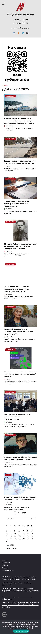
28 (24, 539)
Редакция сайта (8, 571)
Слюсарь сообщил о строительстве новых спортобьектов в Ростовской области (20, 374)
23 (32, 536)
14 (23, 534)
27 (20, 539)
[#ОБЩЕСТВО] (20, 114)
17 (6, 536)
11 (10, 534)
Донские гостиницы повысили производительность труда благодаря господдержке (18, 289)
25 (11, 539)
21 (23, 536)
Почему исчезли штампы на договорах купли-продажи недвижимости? (16, 203)
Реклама (5, 565)
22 (28, 536)
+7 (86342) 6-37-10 (20, 23)
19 (15, 536)
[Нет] (39, 627)
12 (15, 534)
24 (7, 539)
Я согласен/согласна (21, 631)
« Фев (8, 548)
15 (27, 534)
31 (6, 541)
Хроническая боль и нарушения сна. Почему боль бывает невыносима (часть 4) (20, 499)
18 (11, 536)
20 (20, 536)
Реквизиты (6, 562)
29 (28, 539)
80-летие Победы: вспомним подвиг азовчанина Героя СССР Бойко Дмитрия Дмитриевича (20, 246)
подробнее (10, 624)
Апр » (13, 548)
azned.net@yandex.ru (20, 28)
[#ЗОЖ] (20, 493)
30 (32, 539)
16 (32, 534)
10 (6, 534)
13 (19, 534)
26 (15, 539)
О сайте (5, 568)
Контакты (5, 560)
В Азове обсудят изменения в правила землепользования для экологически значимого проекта (19, 120)
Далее (23, 513)
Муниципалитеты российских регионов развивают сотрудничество (17, 417)
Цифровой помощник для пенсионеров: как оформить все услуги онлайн (18, 331)
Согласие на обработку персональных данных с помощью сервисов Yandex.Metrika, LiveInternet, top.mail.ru (20, 605)
